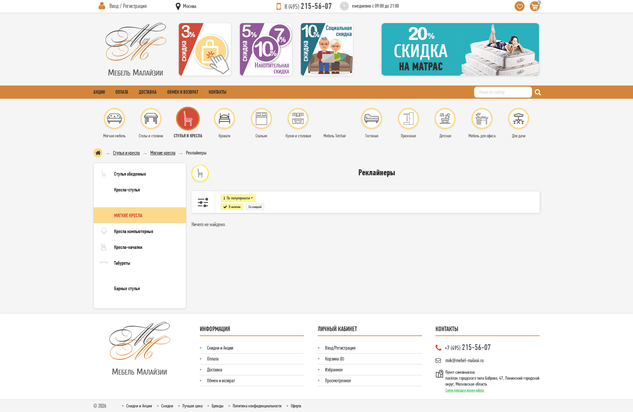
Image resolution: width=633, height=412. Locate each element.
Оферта (296, 406)
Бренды (218, 406)
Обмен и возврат (182, 92)
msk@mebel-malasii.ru (464, 360)
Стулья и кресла (126, 153)
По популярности (238, 197)
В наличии (234, 207)
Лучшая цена (192, 406)
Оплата (121, 92)
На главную (98, 152)
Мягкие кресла (162, 153)
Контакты (217, 92)
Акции (99, 92)
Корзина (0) (334, 359)
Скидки (167, 406)
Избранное (334, 369)
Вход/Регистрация (340, 348)
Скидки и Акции (220, 348)
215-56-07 (308, 6)
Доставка (148, 92)
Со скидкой (255, 207)
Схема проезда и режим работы (464, 390)
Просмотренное (338, 380)
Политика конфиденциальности (257, 406)
